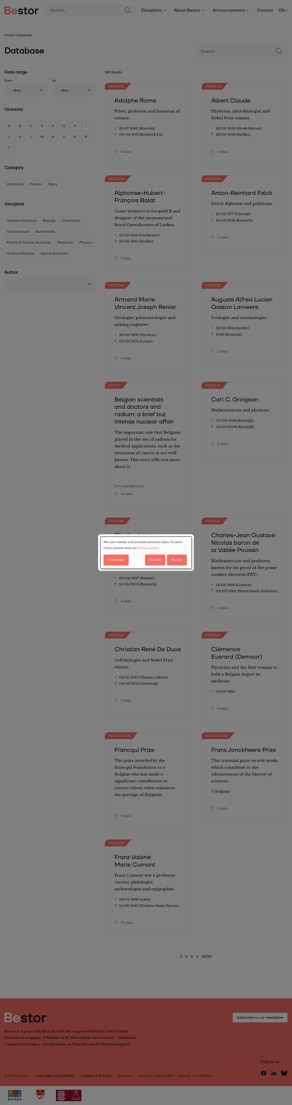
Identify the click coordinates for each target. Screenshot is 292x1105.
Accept (177, 560)
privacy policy (148, 548)
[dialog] (146, 552)
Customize (116, 560)
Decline (155, 560)
